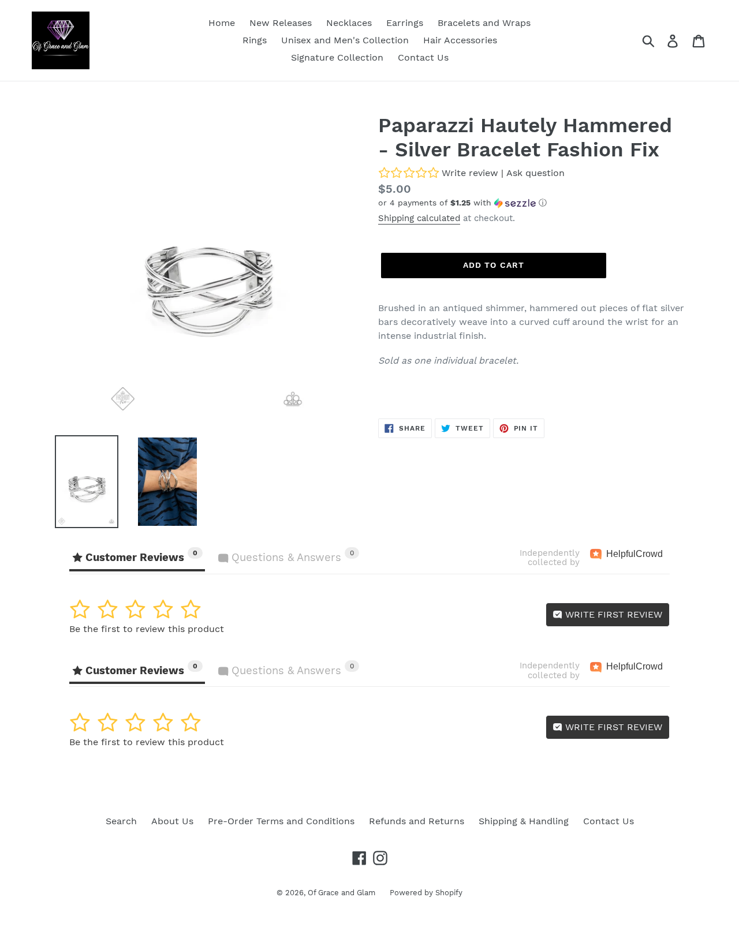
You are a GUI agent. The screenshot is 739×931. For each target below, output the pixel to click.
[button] (531, 202)
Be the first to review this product (146, 628)
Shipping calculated (419, 218)
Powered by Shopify (426, 892)
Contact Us (608, 821)
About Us (172, 821)
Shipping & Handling (524, 821)
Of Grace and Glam (341, 892)
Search (121, 821)
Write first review (612, 614)
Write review (470, 172)
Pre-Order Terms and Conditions (281, 821)
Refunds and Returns (416, 821)
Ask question (535, 172)
